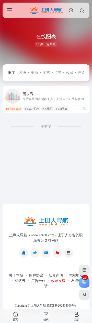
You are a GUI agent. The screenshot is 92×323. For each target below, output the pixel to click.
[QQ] (23, 253)
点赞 (58, 73)
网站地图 (76, 275)
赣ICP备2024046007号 (61, 305)
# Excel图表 (32, 108)
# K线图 (47, 108)
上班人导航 (38, 305)
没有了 (46, 127)
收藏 (69, 73)
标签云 (20, 281)
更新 (34, 73)
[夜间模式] (84, 295)
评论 (81, 73)
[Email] (46, 253)
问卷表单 (15, 108)
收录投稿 (58, 281)
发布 (22, 73)
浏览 (46, 73)
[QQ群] (57, 253)
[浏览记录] (71, 10)
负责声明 (56, 275)
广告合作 (38, 281)
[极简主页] (68, 253)
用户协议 (36, 275)
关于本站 (16, 275)
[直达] (85, 108)
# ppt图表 (61, 108)
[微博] (34, 253)
